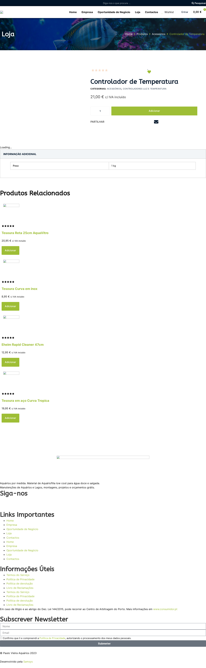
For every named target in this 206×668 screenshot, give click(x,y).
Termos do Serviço (17, 575)
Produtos (142, 34)
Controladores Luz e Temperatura (145, 88)
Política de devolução (19, 583)
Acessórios (158, 34)
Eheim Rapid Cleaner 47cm (23, 345)
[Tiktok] (39, 501)
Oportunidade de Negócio (22, 529)
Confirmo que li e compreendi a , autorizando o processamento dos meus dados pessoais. (67, 638)
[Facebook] (4, 501)
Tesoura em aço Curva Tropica (25, 401)
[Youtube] (22, 501)
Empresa (11, 524)
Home (128, 34)
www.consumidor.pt (165, 609)
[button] (114, 122)
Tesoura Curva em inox (19, 289)
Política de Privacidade (20, 579)
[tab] (19, 154)
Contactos (12, 537)
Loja (9, 533)
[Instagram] (13, 501)
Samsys (28, 661)
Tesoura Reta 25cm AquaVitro (25, 233)
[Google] (31, 501)
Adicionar (154, 110)
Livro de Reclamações (19, 587)
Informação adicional (19, 154)
